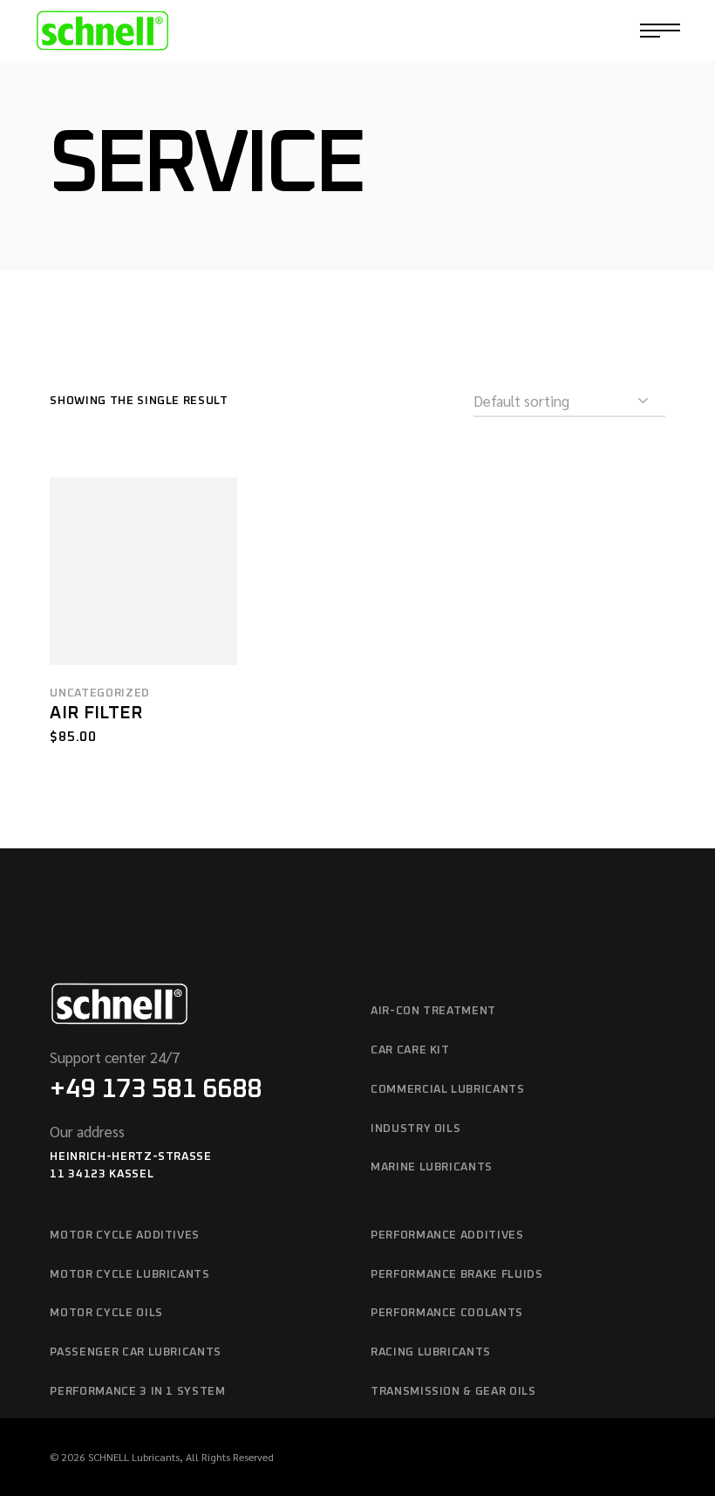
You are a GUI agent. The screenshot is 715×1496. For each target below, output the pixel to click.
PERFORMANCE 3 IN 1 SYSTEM (137, 1391)
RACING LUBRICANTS (431, 1352)
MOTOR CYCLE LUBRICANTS (129, 1274)
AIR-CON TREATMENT (433, 1011)
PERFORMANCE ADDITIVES (447, 1235)
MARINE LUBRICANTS (432, 1167)
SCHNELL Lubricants (134, 1457)
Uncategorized (99, 693)
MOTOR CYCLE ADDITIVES (125, 1235)
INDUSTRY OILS (415, 1129)
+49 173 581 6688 (156, 1089)
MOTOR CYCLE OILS (106, 1313)
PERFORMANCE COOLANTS (447, 1313)
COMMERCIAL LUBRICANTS (448, 1089)
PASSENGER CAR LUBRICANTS (135, 1352)
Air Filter (96, 713)
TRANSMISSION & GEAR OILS (453, 1391)
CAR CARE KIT (410, 1050)
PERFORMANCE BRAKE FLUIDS (457, 1274)
